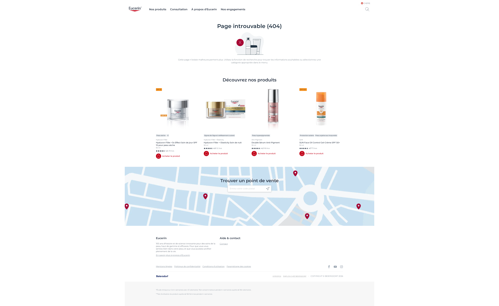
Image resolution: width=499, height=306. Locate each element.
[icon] (267, 188)
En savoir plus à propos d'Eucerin (173, 255)
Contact (224, 244)
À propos (277, 276)
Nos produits (157, 9)
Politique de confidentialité (187, 266)
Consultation (179, 9)
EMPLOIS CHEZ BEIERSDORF (294, 276)
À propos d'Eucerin (204, 9)
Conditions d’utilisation (213, 266)
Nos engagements (233, 9)
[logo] (135, 9)
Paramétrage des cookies (239, 266)
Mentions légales (164, 266)
